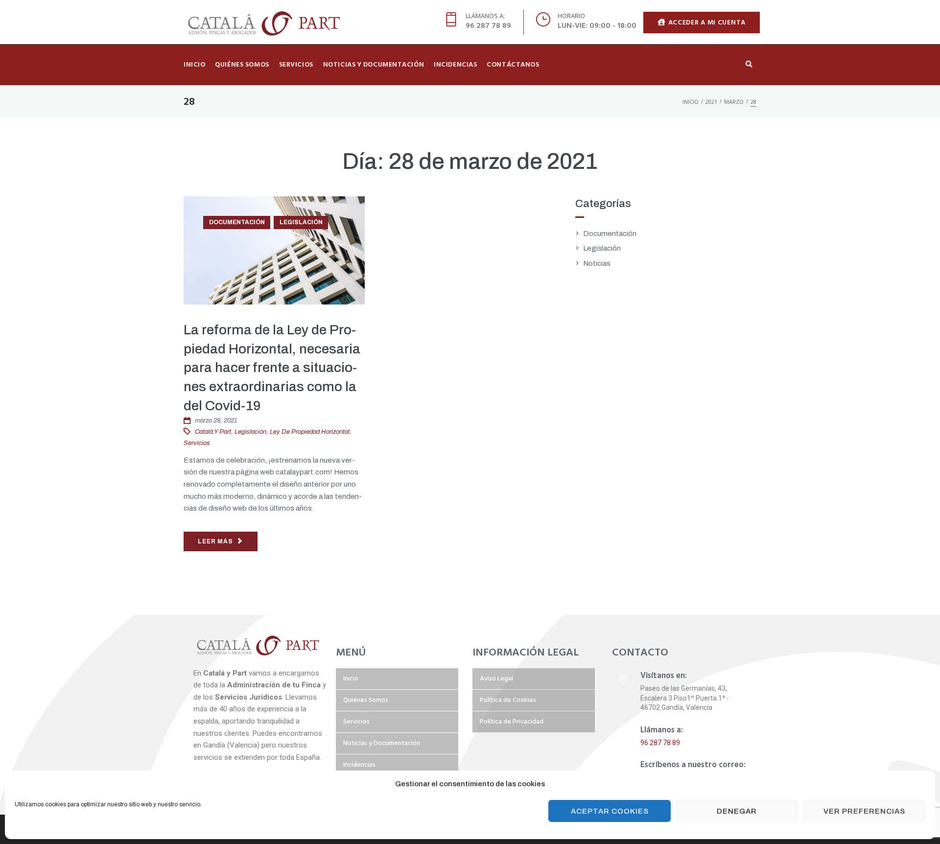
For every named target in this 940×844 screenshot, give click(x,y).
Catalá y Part (213, 431)
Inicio (690, 101)
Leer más (215, 541)
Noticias (597, 263)
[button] (701, 22)
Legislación (301, 222)
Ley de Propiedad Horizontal (310, 431)
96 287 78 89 (660, 743)
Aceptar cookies (610, 811)
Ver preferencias (864, 811)
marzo (734, 101)
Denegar (737, 811)
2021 (711, 101)
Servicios (197, 443)
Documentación (237, 222)
